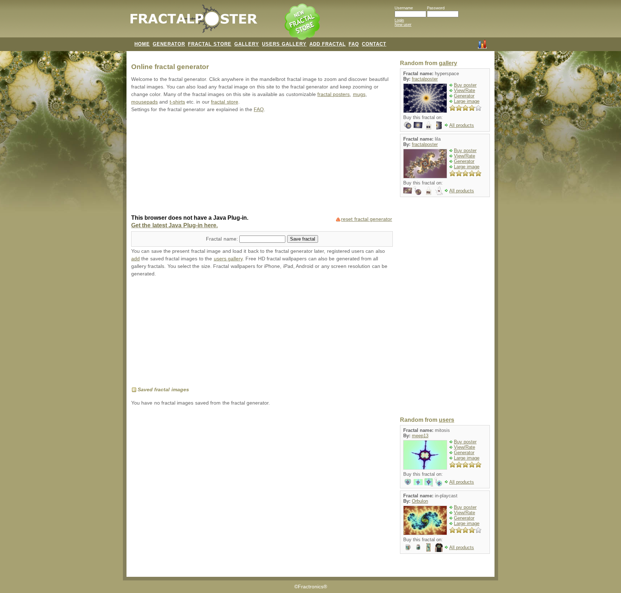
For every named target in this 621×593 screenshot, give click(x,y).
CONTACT (374, 44)
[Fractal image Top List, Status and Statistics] (482, 43)
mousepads (144, 102)
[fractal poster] (418, 482)
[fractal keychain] (418, 190)
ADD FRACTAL (327, 44)
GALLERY (246, 44)
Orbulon (420, 501)
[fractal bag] (428, 125)
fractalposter (425, 79)
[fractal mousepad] (428, 482)
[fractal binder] (438, 125)
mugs (359, 94)
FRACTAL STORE (209, 44)
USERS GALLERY (284, 44)
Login (399, 20)
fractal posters (333, 94)
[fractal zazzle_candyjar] (418, 547)
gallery (448, 63)
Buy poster (465, 85)
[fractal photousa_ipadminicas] (428, 547)
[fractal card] (418, 125)
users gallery (228, 258)
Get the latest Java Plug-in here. (174, 225)
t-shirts (177, 102)
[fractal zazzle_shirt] (438, 547)
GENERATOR (169, 44)
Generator (464, 96)
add (135, 258)
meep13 (420, 435)
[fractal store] (303, 22)
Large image (466, 101)
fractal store (224, 102)
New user (403, 24)
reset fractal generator (366, 219)
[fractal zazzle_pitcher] (407, 547)
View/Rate (464, 90)
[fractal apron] (438, 190)
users (446, 420)
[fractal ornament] (407, 482)
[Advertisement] (262, 164)
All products (461, 125)
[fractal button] (407, 125)
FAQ (354, 44)
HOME (142, 44)
